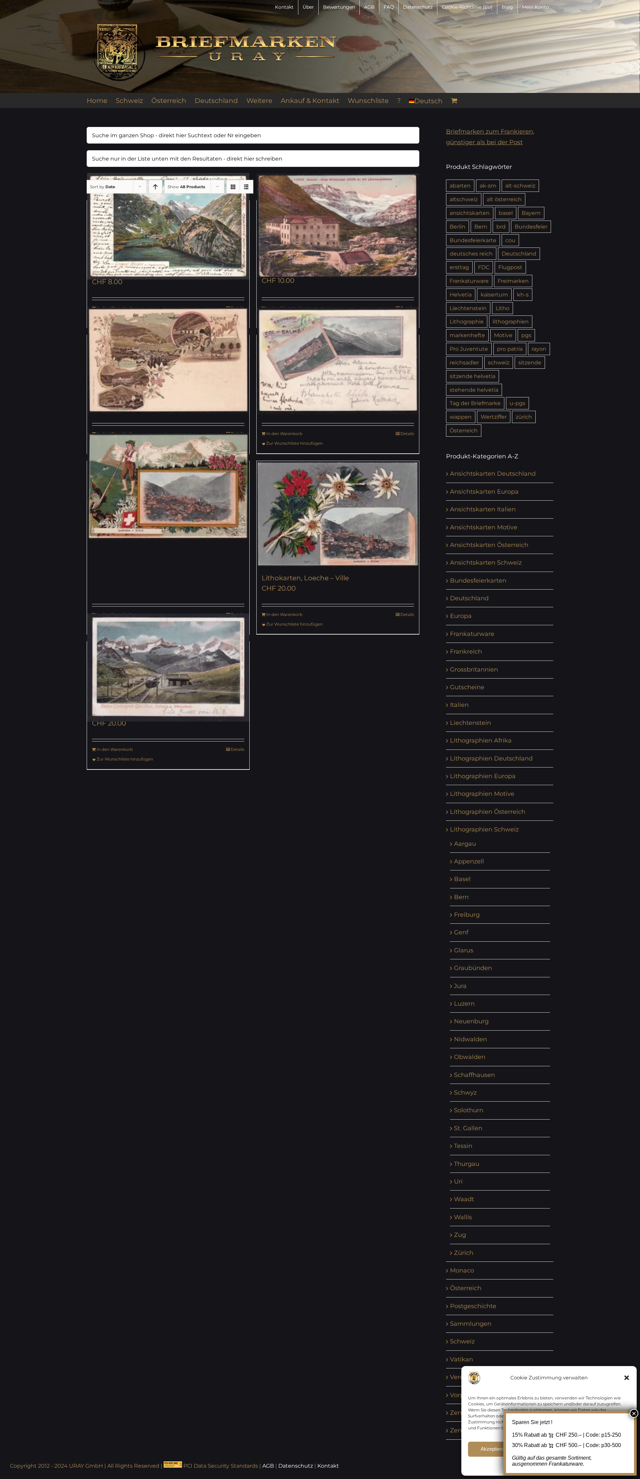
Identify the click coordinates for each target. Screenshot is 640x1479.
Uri (458, 1181)
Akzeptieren (494, 1449)
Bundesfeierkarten (478, 580)
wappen (461, 416)
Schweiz (462, 1341)
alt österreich (504, 199)
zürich (524, 416)
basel (506, 213)
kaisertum (494, 294)
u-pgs (517, 403)
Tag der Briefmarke (475, 403)
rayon (539, 348)
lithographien (511, 321)
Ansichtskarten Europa (484, 491)
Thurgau (466, 1164)
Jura (460, 986)
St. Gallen (468, 1128)
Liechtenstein (468, 308)
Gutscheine (467, 687)
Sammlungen (470, 1323)
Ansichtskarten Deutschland (493, 473)
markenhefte (467, 335)
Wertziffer (494, 416)
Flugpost (510, 267)
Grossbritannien (474, 669)
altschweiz (464, 199)
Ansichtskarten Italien (483, 509)
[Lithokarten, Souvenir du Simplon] (168, 360)
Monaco (462, 1270)
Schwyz (465, 1092)
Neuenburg (471, 1021)
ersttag (459, 267)
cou (510, 240)
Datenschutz (295, 1466)
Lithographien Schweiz (484, 829)
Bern (480, 226)
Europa (461, 616)
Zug (460, 1234)
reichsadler (464, 362)
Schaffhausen (474, 1075)
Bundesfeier (531, 226)
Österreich (464, 430)
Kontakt (328, 1466)
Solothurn (468, 1110)
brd (501, 226)
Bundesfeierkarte (473, 240)
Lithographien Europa (483, 776)
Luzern (464, 1003)
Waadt (464, 1199)
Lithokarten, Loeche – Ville (305, 578)
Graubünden (473, 968)
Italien (459, 705)
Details (407, 433)
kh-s (523, 294)
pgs (526, 335)
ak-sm (488, 185)
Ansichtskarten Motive (483, 527)
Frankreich (466, 651)
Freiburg (467, 914)
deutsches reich (471, 253)
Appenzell (469, 861)
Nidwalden (470, 1039)
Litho (502, 308)
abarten (460, 185)
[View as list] (246, 186)
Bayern (531, 213)
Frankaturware (469, 280)
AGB (268, 1466)
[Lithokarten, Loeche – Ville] (168, 486)
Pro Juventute (469, 348)
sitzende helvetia (472, 376)
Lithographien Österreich (487, 811)
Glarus (463, 950)
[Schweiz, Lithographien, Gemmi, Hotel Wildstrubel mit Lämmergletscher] (338, 225)
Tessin (463, 1146)
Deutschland (519, 253)
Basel (462, 879)
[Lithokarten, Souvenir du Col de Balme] (338, 360)
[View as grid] (233, 186)
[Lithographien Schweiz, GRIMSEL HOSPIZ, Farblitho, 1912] (168, 226)
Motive (503, 335)
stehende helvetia (474, 389)
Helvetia (461, 294)
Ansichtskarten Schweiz (486, 562)
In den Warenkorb (284, 433)
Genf (461, 932)
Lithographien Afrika (481, 740)
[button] (626, 1377)
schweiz (498, 362)
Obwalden (469, 1057)
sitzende (529, 362)
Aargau (465, 843)
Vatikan (461, 1359)
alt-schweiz (520, 185)
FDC (483, 267)
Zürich (463, 1252)
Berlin (457, 226)
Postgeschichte (473, 1306)
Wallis (463, 1217)
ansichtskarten (470, 213)
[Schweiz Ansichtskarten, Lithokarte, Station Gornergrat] (168, 667)
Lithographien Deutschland (491, 758)
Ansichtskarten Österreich (489, 545)
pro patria (510, 348)
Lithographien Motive (482, 793)
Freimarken (513, 280)
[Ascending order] (155, 186)
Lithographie (467, 321)
